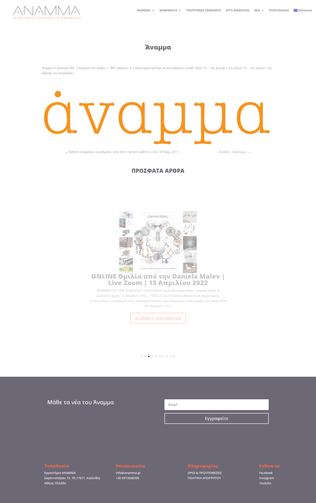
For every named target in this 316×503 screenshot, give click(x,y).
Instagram (266, 478)
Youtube (265, 483)
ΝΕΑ (257, 10)
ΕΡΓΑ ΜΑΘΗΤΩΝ (237, 10)
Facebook (266, 473)
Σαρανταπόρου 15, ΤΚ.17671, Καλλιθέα (72, 478)
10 (174, 356)
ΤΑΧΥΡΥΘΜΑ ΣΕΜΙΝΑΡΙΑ (203, 10)
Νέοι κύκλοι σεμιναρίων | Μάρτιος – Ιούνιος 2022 (158, 293)
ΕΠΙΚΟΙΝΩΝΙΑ (279, 10)
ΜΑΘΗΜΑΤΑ (168, 10)
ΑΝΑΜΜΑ (143, 10)
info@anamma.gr (128, 473)
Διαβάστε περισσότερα (158, 332)
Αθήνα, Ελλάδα (55, 483)
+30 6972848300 (127, 478)
